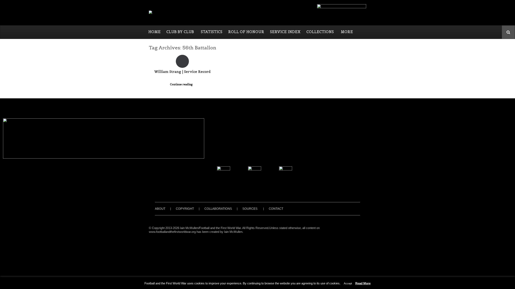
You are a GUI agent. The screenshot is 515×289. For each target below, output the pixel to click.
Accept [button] (348, 283)
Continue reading (181, 84)
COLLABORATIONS (218, 208)
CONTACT (276, 208)
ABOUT (160, 208)
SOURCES (250, 208)
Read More (363, 283)
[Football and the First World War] (176, 12)
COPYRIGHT (185, 208)
